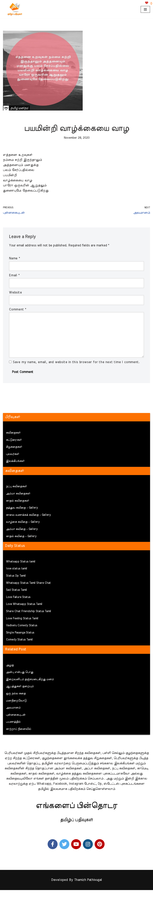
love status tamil (16, 568)
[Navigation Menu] (145, 9)
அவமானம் (13, 707)
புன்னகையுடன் (16, 714)
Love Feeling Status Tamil (22, 618)
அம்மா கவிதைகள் (18, 493)
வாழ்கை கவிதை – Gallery (23, 522)
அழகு (10, 665)
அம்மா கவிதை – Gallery (22, 529)
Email (14, 275)
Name (14, 258)
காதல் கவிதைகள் (17, 500)
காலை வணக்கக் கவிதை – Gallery (28, 515)
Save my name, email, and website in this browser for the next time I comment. (76, 362)
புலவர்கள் (12, 454)
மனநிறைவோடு (16, 700)
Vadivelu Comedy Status (21, 625)
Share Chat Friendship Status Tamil (28, 611)
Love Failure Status (18, 597)
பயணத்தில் (13, 721)
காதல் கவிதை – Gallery (21, 536)
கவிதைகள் (13, 432)
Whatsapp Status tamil (20, 561)
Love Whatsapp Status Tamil (24, 604)
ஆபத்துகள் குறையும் (20, 686)
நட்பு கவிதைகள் (16, 486)
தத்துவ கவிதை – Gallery (22, 507)
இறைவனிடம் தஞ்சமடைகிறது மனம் (30, 679)
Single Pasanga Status (20, 632)
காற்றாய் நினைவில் (18, 729)
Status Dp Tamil (16, 575)
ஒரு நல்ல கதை (16, 693)
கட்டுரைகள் (14, 440)
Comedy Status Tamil (19, 639)
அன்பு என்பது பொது (19, 672)
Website (15, 292)
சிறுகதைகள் (14, 447)
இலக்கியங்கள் (15, 461)
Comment (17, 309)
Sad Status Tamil (16, 590)
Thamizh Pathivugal (88, 879)
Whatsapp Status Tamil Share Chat (28, 583)
